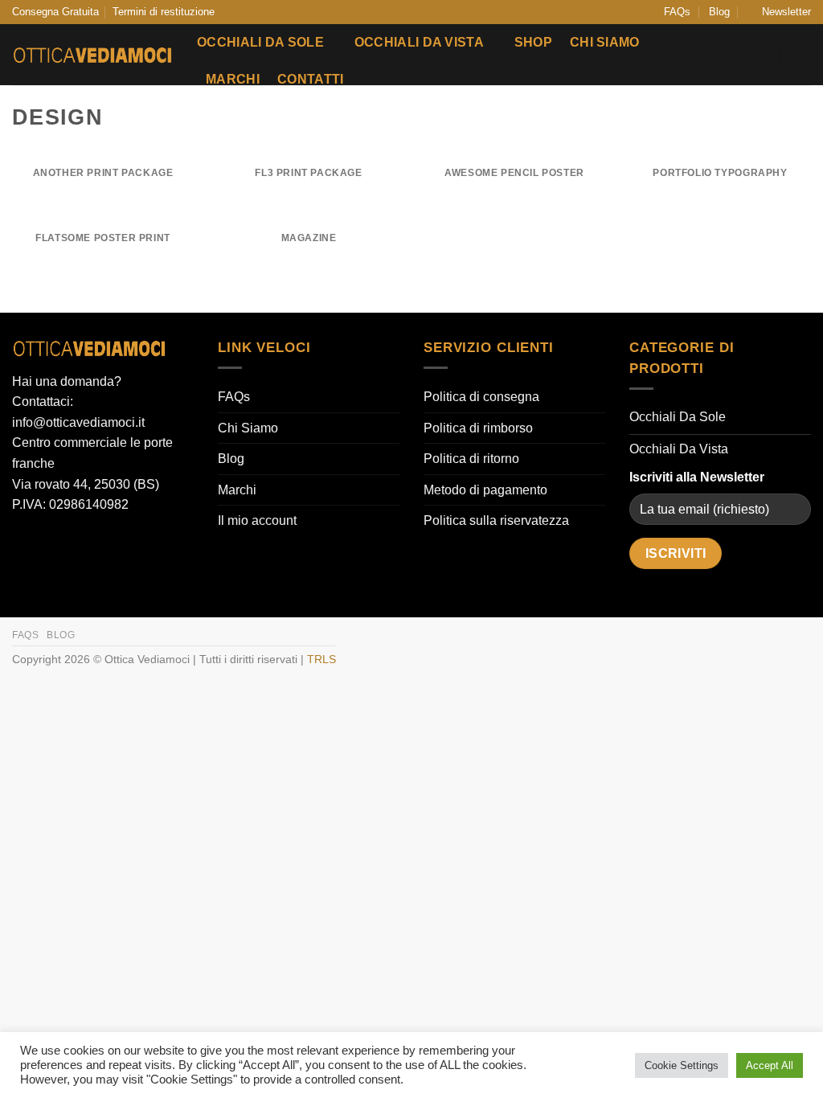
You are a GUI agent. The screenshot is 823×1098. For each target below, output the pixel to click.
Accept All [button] (769, 1065)
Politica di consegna (481, 397)
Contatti (310, 79)
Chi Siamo (605, 42)
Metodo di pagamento (485, 490)
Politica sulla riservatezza (496, 520)
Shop (533, 42)
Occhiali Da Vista (419, 42)
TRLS (321, 659)
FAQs (677, 12)
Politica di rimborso (478, 428)
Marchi (233, 79)
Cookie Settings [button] (682, 1065)
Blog (719, 12)
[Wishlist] (711, 54)
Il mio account (257, 520)
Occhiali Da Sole (260, 42)
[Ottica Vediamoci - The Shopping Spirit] (92, 55)
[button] (779, 12)
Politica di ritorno (471, 458)
